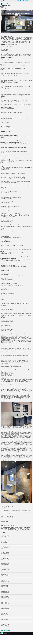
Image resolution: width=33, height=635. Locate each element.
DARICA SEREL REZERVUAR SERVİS (5, 630)
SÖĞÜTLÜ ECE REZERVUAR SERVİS (5, 576)
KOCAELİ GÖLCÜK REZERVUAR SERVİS (5, 563)
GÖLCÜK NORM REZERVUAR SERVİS (5, 551)
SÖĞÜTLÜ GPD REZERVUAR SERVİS (5, 580)
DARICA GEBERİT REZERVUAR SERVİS (5, 629)
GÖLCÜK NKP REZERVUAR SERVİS (4, 558)
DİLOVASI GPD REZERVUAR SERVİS (5, 535)
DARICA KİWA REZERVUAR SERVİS (4, 613)
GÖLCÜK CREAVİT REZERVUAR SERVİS (5, 553)
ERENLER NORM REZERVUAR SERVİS (5, 597)
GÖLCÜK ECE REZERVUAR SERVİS (4, 548)
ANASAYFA (2, 6)
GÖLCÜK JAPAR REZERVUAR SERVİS (5, 546)
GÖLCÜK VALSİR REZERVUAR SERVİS (5, 542)
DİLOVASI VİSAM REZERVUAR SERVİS (5, 540)
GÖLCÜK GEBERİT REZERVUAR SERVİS (5, 557)
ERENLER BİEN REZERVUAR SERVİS (5, 591)
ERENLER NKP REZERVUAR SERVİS (4, 602)
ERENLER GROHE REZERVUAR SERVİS (5, 603)
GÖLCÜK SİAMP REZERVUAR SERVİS (5, 554)
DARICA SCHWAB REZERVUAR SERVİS (5, 626)
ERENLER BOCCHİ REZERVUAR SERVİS (5, 607)
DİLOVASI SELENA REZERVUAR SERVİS (5, 537)
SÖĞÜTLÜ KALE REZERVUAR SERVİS (5, 565)
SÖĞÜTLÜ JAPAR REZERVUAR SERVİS (5, 579)
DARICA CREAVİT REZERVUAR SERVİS (5, 624)
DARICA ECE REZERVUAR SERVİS (4, 620)
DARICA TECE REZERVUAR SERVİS (4, 614)
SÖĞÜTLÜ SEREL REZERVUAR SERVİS (5, 569)
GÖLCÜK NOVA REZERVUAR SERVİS (5, 552)
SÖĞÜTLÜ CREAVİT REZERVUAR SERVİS (5, 575)
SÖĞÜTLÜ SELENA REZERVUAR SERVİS (5, 581)
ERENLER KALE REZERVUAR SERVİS (5, 608)
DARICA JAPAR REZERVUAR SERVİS (5, 618)
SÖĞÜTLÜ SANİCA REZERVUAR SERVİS (5, 564)
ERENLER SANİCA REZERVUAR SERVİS (5, 609)
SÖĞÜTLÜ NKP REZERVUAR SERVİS (5, 570)
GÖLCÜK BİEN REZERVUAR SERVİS (5, 547)
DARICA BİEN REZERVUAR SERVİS (4, 619)
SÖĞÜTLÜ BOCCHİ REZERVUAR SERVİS (5, 568)
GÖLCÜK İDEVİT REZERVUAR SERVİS (5, 543)
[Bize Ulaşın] (2, 633)
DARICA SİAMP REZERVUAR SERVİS (5, 625)
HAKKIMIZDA (3, 7)
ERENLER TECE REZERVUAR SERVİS (5, 592)
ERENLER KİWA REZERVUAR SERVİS (5, 598)
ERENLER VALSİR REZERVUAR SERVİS (5, 587)
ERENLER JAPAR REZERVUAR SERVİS (5, 590)
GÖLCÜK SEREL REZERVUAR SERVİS (5, 559)
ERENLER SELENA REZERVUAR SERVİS (5, 586)
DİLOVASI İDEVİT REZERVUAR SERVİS (5, 536)
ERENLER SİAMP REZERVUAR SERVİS (5, 596)
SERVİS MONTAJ (3, 8)
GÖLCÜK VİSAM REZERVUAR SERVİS (5, 541)
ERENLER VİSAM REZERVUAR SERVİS (5, 585)
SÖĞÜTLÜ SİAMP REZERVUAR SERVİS (5, 574)
